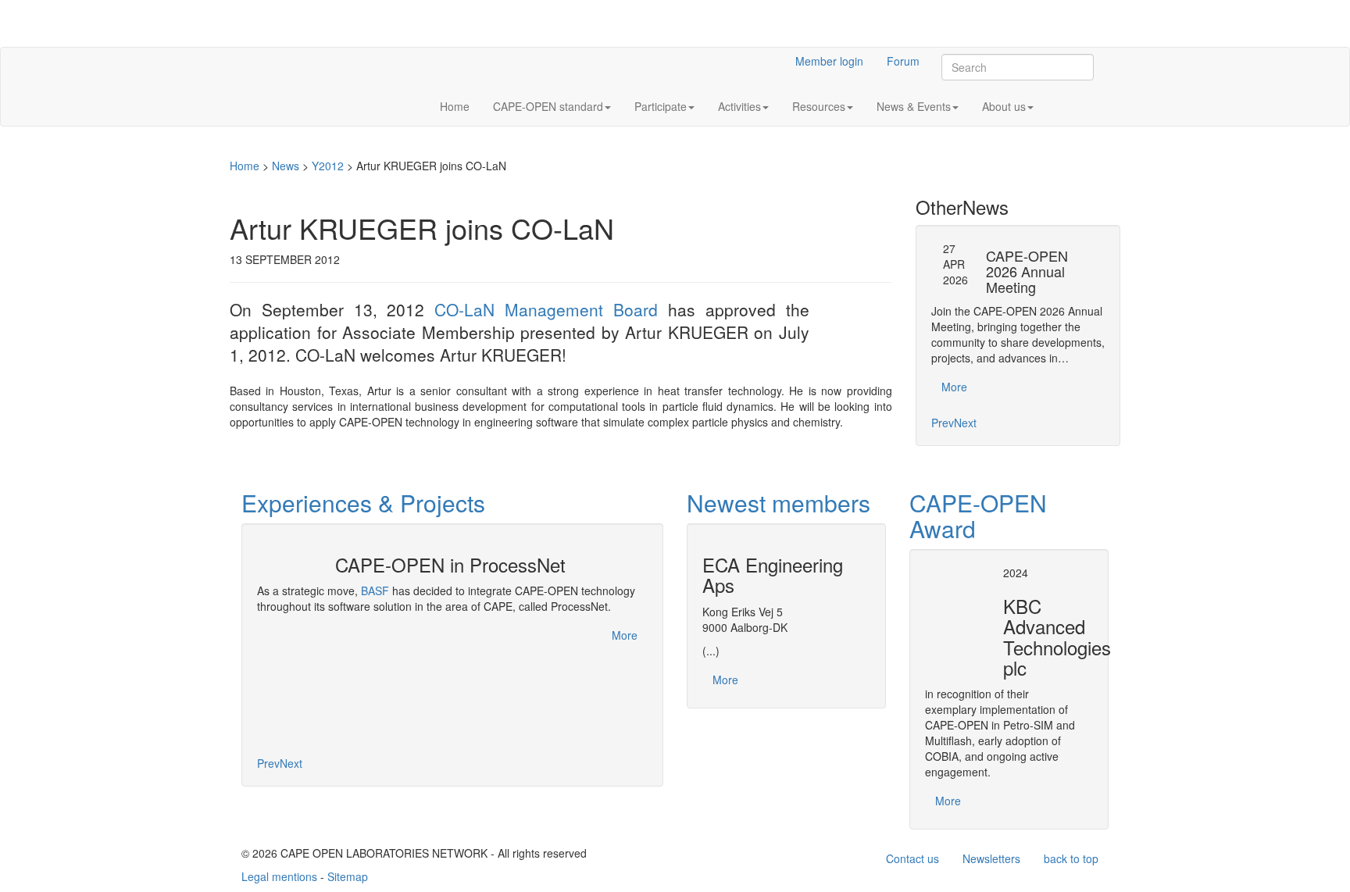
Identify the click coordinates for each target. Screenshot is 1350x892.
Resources (818, 106)
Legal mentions (279, 876)
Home (455, 106)
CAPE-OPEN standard (548, 106)
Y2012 (328, 165)
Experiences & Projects (363, 502)
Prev (942, 422)
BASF (375, 590)
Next (965, 422)
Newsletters (991, 858)
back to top (1071, 858)
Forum (903, 61)
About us (1004, 106)
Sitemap (347, 876)
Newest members (778, 502)
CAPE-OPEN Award (978, 515)
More (954, 386)
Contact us (912, 858)
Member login (829, 61)
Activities (739, 106)
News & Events (914, 106)
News (285, 165)
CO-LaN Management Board (546, 309)
